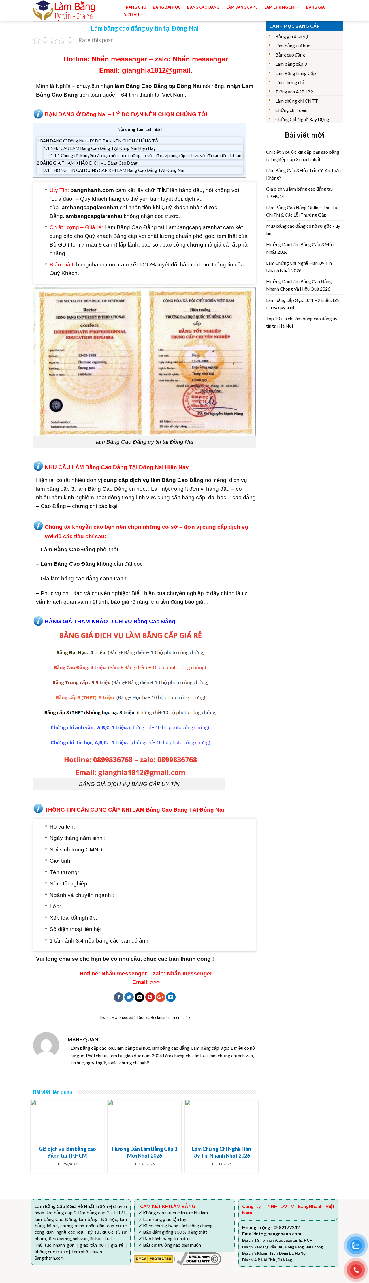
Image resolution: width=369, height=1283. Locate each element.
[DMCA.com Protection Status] (153, 1258)
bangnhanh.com (96, 265)
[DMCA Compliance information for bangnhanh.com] (198, 1258)
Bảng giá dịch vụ (291, 36)
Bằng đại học (166, 7)
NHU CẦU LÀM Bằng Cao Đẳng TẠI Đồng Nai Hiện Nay (100, 148)
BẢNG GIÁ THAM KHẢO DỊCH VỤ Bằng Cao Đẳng (87, 162)
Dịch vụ (131, 14)
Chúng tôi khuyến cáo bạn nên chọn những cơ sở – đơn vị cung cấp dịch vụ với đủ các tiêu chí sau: (146, 155)
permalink (182, 1017)
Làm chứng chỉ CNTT (296, 101)
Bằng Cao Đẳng (203, 7)
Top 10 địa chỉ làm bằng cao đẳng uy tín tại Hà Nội (301, 322)
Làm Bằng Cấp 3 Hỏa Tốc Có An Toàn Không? (303, 174)
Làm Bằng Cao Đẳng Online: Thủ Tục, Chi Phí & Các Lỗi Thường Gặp (303, 211)
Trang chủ (134, 7)
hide (157, 129)
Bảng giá (315, 7)
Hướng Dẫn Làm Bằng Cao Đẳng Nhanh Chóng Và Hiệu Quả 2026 (299, 285)
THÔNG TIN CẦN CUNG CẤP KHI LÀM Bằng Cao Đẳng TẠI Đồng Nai (114, 170)
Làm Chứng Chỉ (279, 7)
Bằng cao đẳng (290, 54)
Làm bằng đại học (292, 45)
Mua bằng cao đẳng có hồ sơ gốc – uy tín (303, 229)
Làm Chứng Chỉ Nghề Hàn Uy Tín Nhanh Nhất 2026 (299, 266)
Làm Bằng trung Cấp (295, 73)
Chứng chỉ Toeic (291, 110)
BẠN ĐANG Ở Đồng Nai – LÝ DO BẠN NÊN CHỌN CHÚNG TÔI (98, 140)
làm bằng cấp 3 (55, 489)
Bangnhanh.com (49, 1258)
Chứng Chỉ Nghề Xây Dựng (302, 119)
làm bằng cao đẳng (75, 578)
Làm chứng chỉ (289, 82)
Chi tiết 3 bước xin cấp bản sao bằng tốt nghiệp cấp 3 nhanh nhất (302, 155)
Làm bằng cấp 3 (242, 7)
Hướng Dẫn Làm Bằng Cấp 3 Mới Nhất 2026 (300, 248)
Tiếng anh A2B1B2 (294, 91)
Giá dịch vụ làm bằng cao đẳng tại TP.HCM (299, 192)
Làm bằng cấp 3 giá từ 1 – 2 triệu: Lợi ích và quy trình (302, 303)
